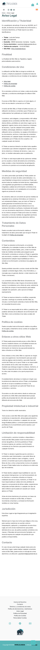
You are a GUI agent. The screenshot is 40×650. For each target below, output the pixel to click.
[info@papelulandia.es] (14, 10)
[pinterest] (11, 10)
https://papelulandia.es (18, 49)
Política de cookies (9, 86)
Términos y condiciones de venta (20, 606)
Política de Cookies (20, 615)
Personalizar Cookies (20, 618)
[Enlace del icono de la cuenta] (37, 4)
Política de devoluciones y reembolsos (20, 609)
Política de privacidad (10, 83)
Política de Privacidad (20, 613)
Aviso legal (7, 81)
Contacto (20, 604)
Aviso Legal (20, 611)
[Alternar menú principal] (4, 10)
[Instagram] (8, 10)
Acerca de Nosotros (20, 602)
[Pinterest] (20, 623)
